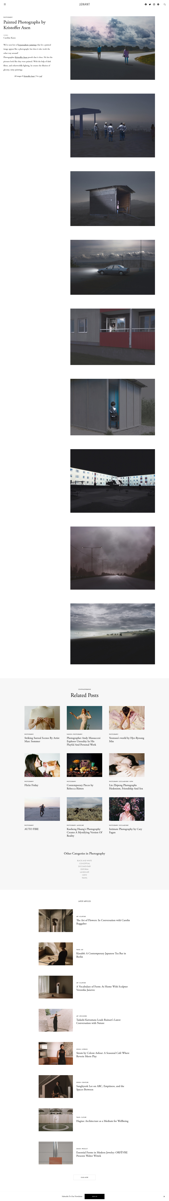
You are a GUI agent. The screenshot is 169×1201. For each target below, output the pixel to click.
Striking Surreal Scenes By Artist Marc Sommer (41, 739)
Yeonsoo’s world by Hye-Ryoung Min (126, 739)
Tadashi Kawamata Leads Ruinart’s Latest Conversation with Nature (98, 1021)
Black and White (84, 860)
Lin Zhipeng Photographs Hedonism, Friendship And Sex (126, 787)
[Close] (164, 1196)
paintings (33, 45)
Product (85, 1149)
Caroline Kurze (9, 37)
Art (77, 916)
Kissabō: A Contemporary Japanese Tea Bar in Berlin (101, 955)
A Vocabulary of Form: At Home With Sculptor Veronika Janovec (102, 988)
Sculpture (82, 916)
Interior (84, 1049)
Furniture (85, 1082)
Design (78, 1049)
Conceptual (84, 863)
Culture (83, 1117)
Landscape (80, 825)
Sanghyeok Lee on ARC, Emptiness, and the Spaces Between (100, 1087)
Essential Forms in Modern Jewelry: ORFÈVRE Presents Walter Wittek (102, 1154)
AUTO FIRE (31, 829)
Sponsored (83, 1016)
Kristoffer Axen (21, 57)
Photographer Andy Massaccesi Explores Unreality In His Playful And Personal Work (83, 741)
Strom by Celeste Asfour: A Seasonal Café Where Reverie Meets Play (102, 1054)
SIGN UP (94, 1196)
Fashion (69, 734)
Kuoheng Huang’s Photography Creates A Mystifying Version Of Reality (84, 832)
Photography (8, 17)
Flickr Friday (31, 785)
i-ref (40, 76)
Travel (84, 878)
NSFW (131, 781)
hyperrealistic (23, 45)
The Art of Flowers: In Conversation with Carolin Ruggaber (103, 922)
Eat (82, 950)
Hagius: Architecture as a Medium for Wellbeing (102, 1121)
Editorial (85, 869)
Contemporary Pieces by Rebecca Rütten (80, 787)
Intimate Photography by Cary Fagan (125, 830)
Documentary (124, 781)
